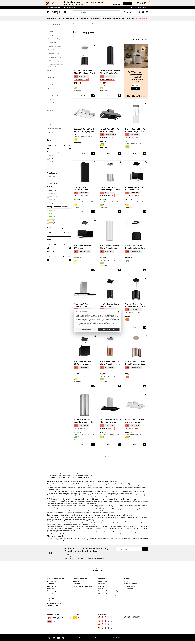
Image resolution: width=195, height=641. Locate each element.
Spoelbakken (51, 117)
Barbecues (103, 538)
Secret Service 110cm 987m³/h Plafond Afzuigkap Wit (135, 421)
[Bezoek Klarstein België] (99, 628)
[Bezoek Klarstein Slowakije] (105, 621)
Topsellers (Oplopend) (142, 39)
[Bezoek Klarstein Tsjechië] (108, 621)
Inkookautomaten (52, 125)
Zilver (54, 197)
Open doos (53, 183)
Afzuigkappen (51, 35)
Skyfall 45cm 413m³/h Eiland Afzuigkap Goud (135, 362)
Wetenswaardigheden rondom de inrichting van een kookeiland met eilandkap (69, 475)
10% (51, 155)
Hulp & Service (102, 581)
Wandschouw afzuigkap (55, 39)
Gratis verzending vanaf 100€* (73, 7)
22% (51, 168)
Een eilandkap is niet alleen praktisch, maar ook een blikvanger (65, 473)
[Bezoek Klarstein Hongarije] (111, 621)
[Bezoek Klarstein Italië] (111, 617)
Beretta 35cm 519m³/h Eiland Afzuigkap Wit (110, 246)
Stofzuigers (50, 99)
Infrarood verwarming (53, 593)
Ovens (49, 70)
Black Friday (76, 581)
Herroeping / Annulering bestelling (108, 591)
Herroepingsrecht (103, 593)
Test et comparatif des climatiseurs (83, 586)
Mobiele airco (51, 583)
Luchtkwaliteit (95, 538)
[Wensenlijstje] (143, 12)
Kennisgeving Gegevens (131, 586)
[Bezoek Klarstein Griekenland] (111, 628)
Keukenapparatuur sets (54, 128)
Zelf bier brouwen (52, 84)
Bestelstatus (102, 583)
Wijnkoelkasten (51, 28)
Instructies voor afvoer (130, 583)
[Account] (139, 12)
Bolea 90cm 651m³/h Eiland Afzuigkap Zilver (84, 421)
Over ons (126, 581)
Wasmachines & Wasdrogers (55, 95)
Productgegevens (77, 90)
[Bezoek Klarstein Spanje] (99, 621)
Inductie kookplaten (52, 605)
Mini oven (50, 73)
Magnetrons (50, 77)
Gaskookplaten (51, 608)
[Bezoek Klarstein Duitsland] (99, 617)
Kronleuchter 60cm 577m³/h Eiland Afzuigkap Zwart (134, 188)
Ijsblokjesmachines (52, 596)
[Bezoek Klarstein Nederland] (102, 628)
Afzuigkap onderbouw (54, 46)
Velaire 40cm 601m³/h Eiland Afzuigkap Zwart (135, 246)
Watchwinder (51, 110)
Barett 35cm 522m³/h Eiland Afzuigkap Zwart (84, 72)
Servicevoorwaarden (128, 617)
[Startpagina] (75, 23)
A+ (54, 213)
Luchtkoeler (50, 600)
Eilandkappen (52, 42)
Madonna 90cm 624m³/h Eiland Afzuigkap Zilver (81, 305)
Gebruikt (53, 180)
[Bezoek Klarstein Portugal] (105, 628)
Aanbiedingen (143, 18)
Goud (53, 200)
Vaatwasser (50, 92)
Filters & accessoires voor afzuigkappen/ (80, 540)
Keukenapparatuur (68, 538)
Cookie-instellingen (129, 588)
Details (83, 95)
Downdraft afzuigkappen (55, 57)
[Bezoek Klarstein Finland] (111, 624)
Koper (53, 203)
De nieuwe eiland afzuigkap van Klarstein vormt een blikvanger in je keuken (68, 477)
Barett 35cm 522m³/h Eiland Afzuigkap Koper (110, 362)
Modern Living (51, 106)
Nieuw (52, 177)
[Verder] (150, 18)
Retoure (100, 588)
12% (51, 159)
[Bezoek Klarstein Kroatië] (102, 624)
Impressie (98, 637)
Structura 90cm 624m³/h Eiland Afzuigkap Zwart (81, 188)
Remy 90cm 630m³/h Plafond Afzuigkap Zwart (109, 130)
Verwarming (87, 538)
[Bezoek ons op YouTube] (58, 638)
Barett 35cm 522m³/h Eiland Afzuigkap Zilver (110, 188)
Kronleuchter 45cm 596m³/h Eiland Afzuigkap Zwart (83, 362)
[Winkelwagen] (147, 12)
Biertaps (49, 88)
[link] (85, 56)
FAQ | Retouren (102, 586)
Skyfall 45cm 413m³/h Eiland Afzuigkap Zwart (135, 305)
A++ (54, 216)
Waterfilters (50, 114)
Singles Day (76, 583)
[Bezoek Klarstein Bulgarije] (108, 624)
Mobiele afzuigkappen (54, 61)
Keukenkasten (51, 121)
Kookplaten (50, 81)
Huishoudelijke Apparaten (83, 23)
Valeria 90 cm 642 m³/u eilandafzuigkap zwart (110, 421)
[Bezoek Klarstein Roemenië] (105, 624)
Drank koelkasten (52, 598)
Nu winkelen (127, 3)
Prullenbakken (51, 103)
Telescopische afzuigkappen (56, 50)
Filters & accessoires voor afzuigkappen (55, 65)
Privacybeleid (135, 616)
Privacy (74, 637)
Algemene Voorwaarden (86, 637)
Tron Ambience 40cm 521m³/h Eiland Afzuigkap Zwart (109, 305)
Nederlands (129, 12)
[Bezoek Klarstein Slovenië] (108, 628)
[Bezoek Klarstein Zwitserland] (105, 617)
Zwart (54, 190)
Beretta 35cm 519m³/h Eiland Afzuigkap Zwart (110, 72)
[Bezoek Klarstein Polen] (99, 624)
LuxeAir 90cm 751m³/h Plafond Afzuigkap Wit (84, 130)
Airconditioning (78, 538)
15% (51, 162)
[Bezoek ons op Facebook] (53, 638)
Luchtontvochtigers (52, 586)
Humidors (50, 31)
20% (51, 165)
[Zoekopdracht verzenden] (74, 12)
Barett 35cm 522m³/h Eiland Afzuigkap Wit (135, 130)
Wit (53, 193)
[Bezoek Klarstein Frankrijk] (108, 617)
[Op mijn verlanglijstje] (95, 45)
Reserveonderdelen (52, 132)
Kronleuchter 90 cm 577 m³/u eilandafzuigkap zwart (84, 246)
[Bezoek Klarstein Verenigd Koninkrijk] (102, 621)
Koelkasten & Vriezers (53, 24)
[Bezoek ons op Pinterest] (63, 638)
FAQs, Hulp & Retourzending (141, 7)
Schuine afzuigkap (53, 53)
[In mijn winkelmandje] (93, 95)
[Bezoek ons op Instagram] (48, 638)
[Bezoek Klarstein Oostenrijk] (102, 617)
